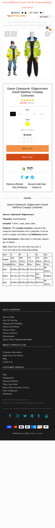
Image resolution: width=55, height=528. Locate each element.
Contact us (36, 187)
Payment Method (10, 381)
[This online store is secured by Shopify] (27, 171)
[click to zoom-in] (47, 34)
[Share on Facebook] (22, 178)
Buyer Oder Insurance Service (16, 387)
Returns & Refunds (14, 184)
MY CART (37, 13)
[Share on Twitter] (27, 178)
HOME (4, 450)
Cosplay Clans (36, 433)
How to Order (8, 317)
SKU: (23, 130)
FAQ (5, 375)
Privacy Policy (9, 330)
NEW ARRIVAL (8, 456)
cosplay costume (24, 228)
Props (4, 497)
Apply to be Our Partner (13, 355)
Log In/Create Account (13, 508)
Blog (5, 359)
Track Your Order (10, 384)
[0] (50, 30)
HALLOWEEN (7, 462)
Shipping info (8, 378)
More (3, 503)
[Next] (14, 34)
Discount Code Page (37, 184)
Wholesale (7, 394)
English (45, 17)
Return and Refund (11, 327)
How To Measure (19, 187)
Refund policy (9, 336)
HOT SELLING (8, 467)
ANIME (4, 473)
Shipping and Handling (12, 323)
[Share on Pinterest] (32, 178)
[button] (27, 100)
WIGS (4, 491)
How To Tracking (10, 320)
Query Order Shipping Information (17, 339)
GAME (4, 479)
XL (35, 114)
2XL (41, 114)
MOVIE (4, 485)
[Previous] (7, 34)
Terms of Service (10, 333)
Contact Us (8, 362)
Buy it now (27, 157)
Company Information (12, 352)
